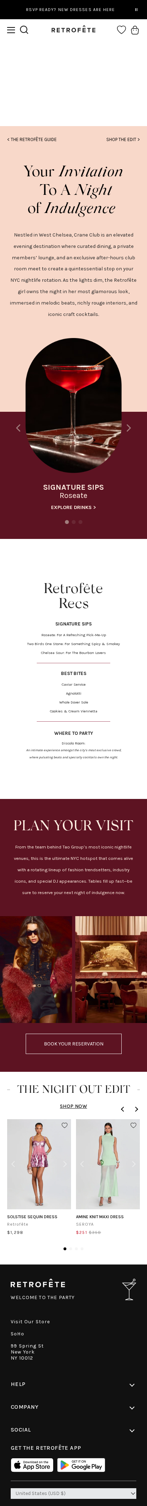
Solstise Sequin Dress (32, 1216)
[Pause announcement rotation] (136, 9)
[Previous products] (123, 1109)
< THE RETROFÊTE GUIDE (32, 139)
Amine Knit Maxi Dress (100, 1216)
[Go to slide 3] (76, 1248)
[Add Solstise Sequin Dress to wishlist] (64, 1125)
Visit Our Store (30, 1322)
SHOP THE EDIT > (123, 139)
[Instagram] (74, 98)
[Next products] (135, 1109)
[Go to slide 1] (65, 1248)
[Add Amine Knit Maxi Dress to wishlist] (133, 1125)
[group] (73, 426)
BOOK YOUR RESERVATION (73, 1044)
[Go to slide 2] (70, 1248)
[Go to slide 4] (82, 1248)
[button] (11, 30)
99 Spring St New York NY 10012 (27, 1352)
